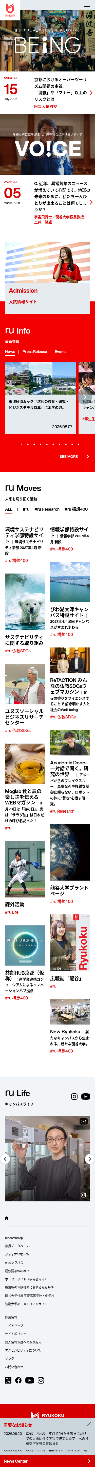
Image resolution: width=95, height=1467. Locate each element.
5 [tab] (46, 444)
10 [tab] (78, 444)
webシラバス (14, 1263)
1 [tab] (21, 444)
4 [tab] (40, 444)
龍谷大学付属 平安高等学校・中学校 (29, 1296)
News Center (47, 1461)
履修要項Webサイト (19, 1271)
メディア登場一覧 (17, 1254)
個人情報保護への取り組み (23, 1342)
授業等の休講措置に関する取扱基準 (29, 1287)
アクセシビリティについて (23, 1350)
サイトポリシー (15, 1334)
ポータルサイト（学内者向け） (26, 1279)
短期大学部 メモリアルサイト (26, 1304)
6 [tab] (53, 444)
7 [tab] (59, 444)
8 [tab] (65, 444)
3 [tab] (34, 444)
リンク (9, 1358)
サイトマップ (14, 1326)
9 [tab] (72, 444)
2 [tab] (27, 444)
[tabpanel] (40, 398)
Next (84, 397)
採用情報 (11, 1317)
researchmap (14, 1238)
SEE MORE (75, 456)
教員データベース (17, 1246)
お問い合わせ (14, 1367)
